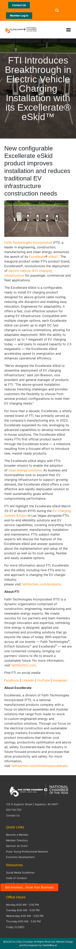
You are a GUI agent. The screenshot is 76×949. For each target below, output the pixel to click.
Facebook (12, 680)
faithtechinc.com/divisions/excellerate (39, 766)
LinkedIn (28, 680)
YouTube (43, 680)
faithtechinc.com (23, 665)
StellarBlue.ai (49, 945)
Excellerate (37, 257)
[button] (57, 10)
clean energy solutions (25, 470)
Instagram (60, 680)
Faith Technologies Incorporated (28, 242)
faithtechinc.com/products (41, 584)
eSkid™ (54, 257)
